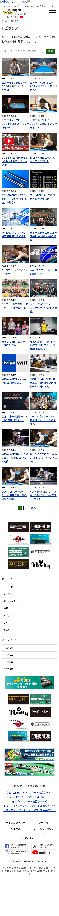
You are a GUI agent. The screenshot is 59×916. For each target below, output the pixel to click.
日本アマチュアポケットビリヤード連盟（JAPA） (29, 806)
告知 (5, 623)
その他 (7, 630)
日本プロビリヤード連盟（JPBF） (29, 801)
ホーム (4, 21)
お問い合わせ (29, 838)
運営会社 (43, 823)
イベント (7, 594)
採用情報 (16, 829)
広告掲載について (16, 823)
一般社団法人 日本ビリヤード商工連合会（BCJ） (29, 810)
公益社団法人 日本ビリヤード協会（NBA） (29, 792)
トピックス (8, 615)
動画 (5, 608)
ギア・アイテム (10, 601)
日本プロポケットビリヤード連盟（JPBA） (29, 797)
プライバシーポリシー (43, 831)
